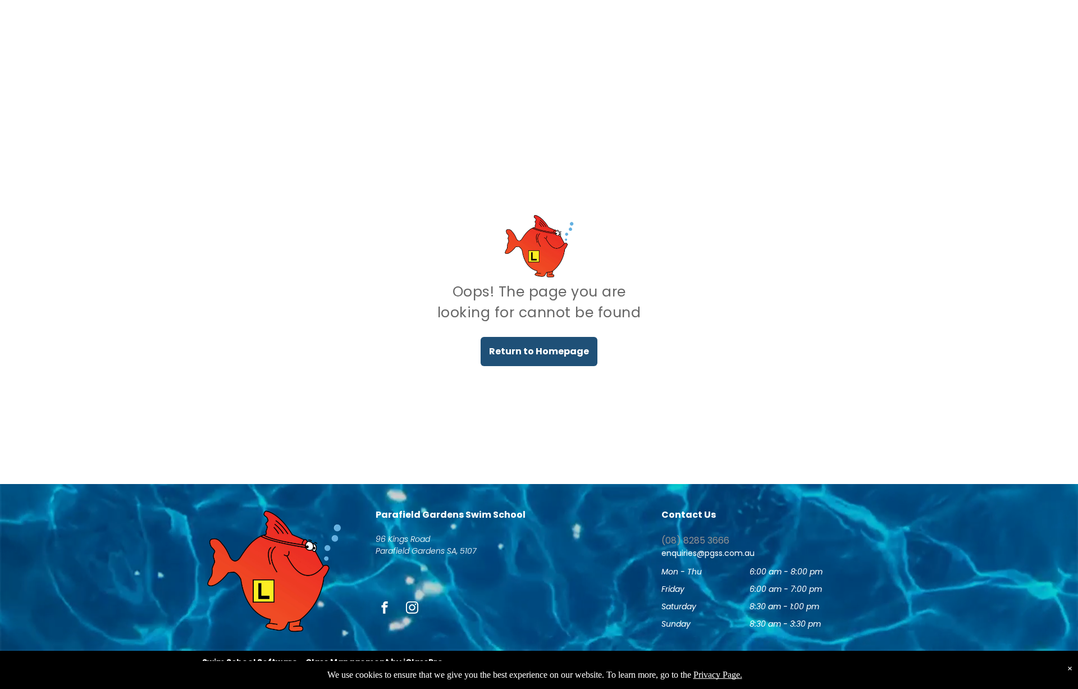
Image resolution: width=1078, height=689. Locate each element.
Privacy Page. (717, 674)
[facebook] (385, 609)
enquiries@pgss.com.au (708, 553)
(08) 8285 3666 (695, 540)
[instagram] (412, 609)
